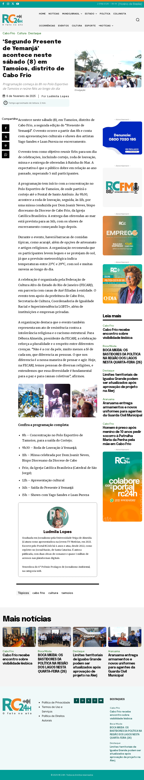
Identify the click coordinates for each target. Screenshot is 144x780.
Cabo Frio (9, 33)
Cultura (21, 33)
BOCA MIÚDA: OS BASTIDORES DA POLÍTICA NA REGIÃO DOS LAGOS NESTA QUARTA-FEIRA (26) (53, 663)
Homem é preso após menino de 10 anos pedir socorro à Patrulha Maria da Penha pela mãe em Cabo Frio (122, 436)
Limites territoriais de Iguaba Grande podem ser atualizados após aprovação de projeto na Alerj (120, 383)
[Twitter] (12, 3)
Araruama (108, 399)
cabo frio (38, 593)
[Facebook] (3, 3)
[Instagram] (8, 3)
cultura (53, 593)
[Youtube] (17, 3)
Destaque (34, 33)
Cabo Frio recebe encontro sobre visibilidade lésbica (117, 334)
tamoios (67, 593)
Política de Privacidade (56, 702)
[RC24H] (13, 20)
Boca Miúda (109, 346)
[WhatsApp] (5, 154)
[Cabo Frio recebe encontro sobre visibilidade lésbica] (19, 637)
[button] (137, 19)
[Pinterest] (5, 145)
